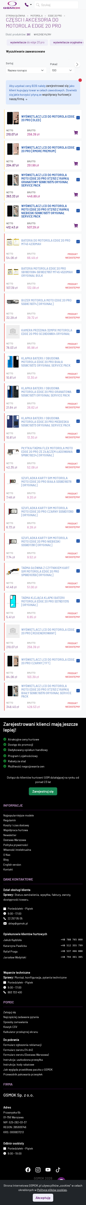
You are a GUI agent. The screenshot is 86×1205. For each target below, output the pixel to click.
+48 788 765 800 (72, 939)
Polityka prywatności (15, 845)
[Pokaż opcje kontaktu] (28, 5)
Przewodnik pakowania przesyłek (23, 1074)
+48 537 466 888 (72, 951)
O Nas (6, 854)
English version (12, 864)
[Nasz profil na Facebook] (28, 1169)
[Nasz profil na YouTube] (48, 1169)
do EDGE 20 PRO (27, 42)
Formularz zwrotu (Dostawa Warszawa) (26, 1054)
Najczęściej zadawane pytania (21, 1017)
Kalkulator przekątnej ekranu (20, 1032)
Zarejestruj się (43, 791)
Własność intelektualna (17, 849)
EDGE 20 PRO (55, 15)
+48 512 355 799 (72, 945)
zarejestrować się (57, 86)
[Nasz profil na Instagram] (38, 1169)
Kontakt (8, 869)
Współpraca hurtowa (15, 830)
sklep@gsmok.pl (18, 923)
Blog (6, 859)
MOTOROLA (36, 15)
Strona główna (15, 15)
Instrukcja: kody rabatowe (18, 1064)
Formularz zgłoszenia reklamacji (22, 1045)
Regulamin (9, 820)
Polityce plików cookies (52, 1190)
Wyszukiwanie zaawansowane (25, 51)
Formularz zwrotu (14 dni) (18, 1050)
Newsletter (9, 835)
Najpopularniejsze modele (18, 815)
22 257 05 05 (15, 918)
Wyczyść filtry (42, 34)
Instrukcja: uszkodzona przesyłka (23, 1059)
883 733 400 (15, 992)
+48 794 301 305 (72, 957)
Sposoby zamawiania (15, 1022)
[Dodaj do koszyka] (76, 132)
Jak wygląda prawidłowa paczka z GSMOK (28, 1069)
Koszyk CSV (10, 1027)
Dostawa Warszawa (14, 840)
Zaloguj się (9, 1012)
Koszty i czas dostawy (16, 825)
